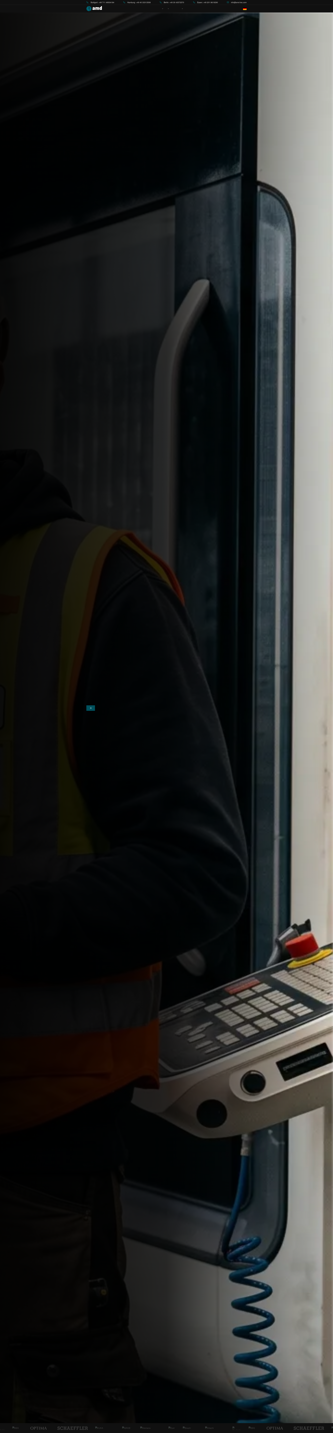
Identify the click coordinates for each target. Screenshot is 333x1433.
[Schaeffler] (133, 1428)
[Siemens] (211, 1428)
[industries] (168, 8)
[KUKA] (165, 1428)
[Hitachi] (39, 1428)
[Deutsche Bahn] (61, 1428)
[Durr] (232, 1428)
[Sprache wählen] (245, 8)
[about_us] (182, 8)
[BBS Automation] (78, 1428)
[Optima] (99, 1428)
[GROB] (188, 1428)
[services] (162, 8)
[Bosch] (14, 1428)
